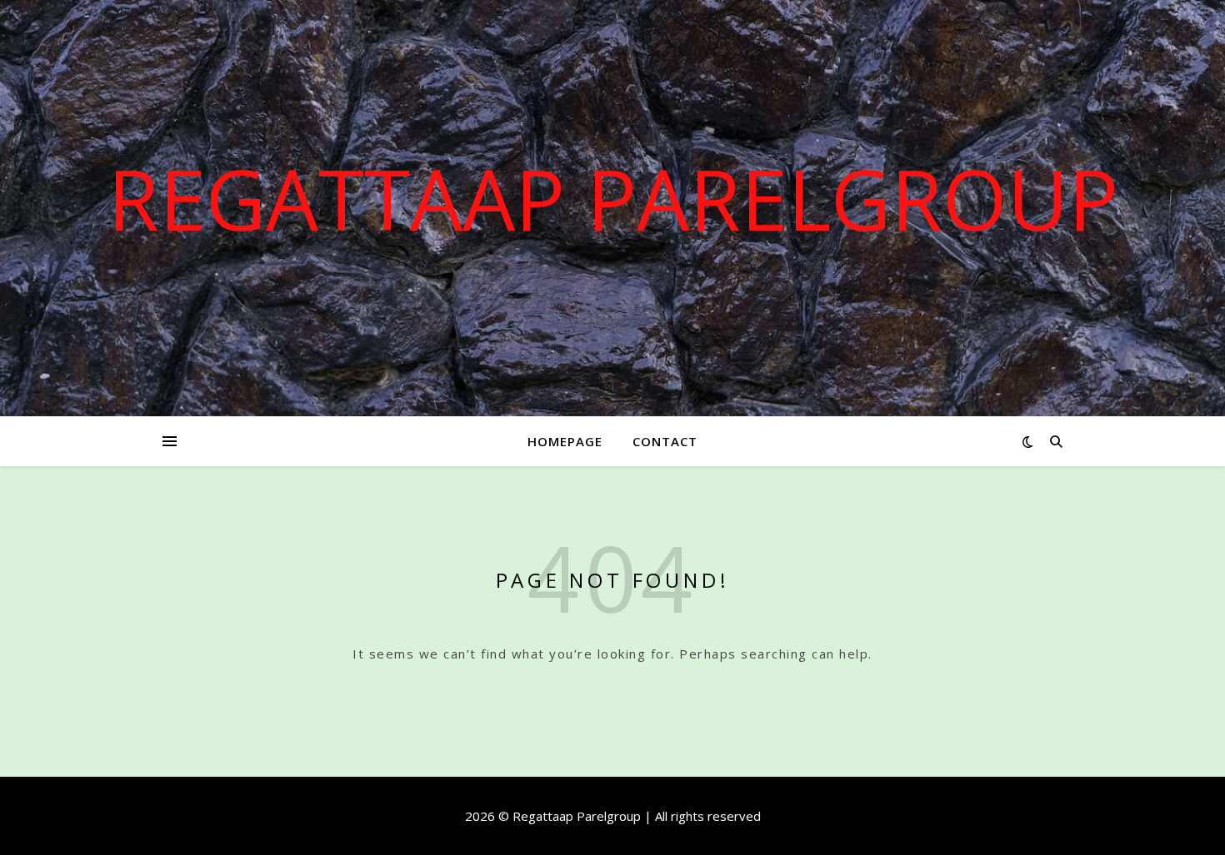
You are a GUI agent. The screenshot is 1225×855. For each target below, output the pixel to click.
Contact (665, 441)
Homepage (565, 441)
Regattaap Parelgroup (613, 198)
